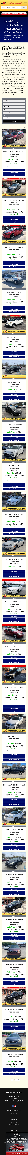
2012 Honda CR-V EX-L (14, 382)
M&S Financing (14, 1113)
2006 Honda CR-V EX (14, 292)
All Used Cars (14, 1122)
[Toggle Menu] (25, 3)
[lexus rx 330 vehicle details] (14, 771)
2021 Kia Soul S (14, 466)
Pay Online (14, 1116)
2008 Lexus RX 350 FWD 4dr (14, 920)
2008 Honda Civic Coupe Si (14, 247)
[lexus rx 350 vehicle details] (14, 816)
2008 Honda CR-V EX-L (14, 337)
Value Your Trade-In (14, 1124)
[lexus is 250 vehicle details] (14, 723)
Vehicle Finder (14, 1127)
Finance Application (14, 175)
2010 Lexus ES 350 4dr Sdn (14, 688)
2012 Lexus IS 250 (14, 736)
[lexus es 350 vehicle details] (14, 633)
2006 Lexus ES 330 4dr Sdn (14, 602)
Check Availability (14, 172)
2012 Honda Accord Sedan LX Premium (14, 201)
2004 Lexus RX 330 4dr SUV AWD (14, 785)
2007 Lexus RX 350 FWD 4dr (14, 830)
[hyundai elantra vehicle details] (14, 411)
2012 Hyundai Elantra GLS (14, 425)
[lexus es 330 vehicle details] (14, 501)
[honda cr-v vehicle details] (14, 279)
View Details (14, 170)
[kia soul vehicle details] (14, 452)
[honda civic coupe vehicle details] (14, 234)
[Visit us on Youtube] (15, 1106)
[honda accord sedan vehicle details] (14, 138)
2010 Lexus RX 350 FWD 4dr (14, 1009)
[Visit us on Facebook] (13, 1106)
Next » (17, 1079)
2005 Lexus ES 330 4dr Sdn (14, 514)
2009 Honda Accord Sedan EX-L (14, 152)
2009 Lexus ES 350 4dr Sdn (14, 647)
